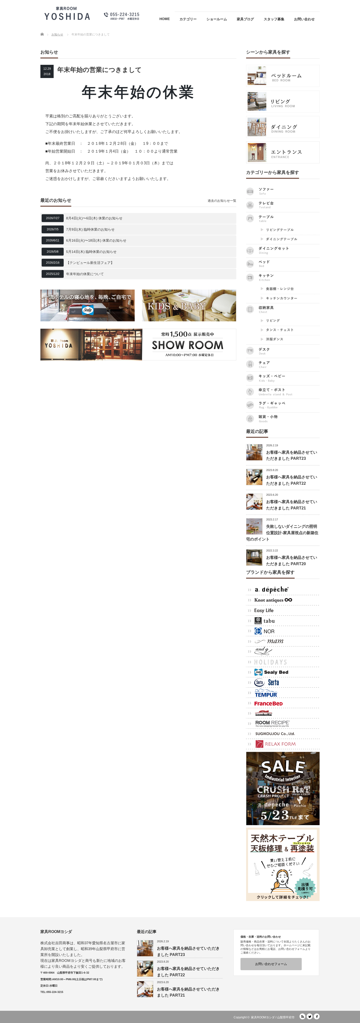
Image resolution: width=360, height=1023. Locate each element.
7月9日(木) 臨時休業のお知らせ (90, 229)
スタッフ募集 (274, 19)
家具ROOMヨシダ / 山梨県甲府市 (273, 1017)
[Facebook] (317, 1016)
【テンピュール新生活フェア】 (90, 263)
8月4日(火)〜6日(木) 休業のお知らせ (94, 218)
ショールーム (216, 19)
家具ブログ (245, 19)
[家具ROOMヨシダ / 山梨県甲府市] (92, 13)
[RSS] (302, 1016)
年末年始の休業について (85, 274)
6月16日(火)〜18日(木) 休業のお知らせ (96, 240)
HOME (164, 19)
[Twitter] (309, 1016)
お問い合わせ (304, 19)
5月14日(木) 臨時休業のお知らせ (91, 252)
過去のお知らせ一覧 (222, 200)
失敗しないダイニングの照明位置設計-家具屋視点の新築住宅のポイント (282, 532)
